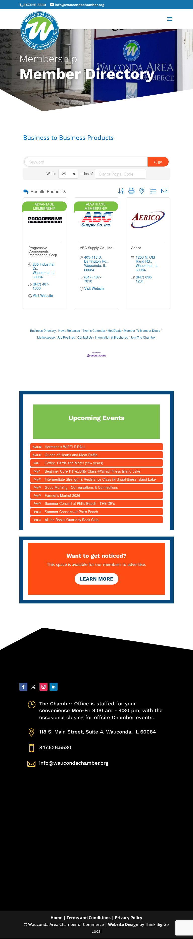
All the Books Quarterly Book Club (72, 519)
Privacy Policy (128, 917)
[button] (25, 191)
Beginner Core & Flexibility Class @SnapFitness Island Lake (92, 471)
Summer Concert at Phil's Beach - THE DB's (80, 503)
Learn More (96, 579)
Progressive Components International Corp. (43, 251)
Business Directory (43, 330)
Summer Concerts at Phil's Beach (71, 511)
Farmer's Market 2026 (62, 495)
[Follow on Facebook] (23, 687)
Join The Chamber (143, 337)
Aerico (136, 248)
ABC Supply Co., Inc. (96, 248)
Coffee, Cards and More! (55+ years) (74, 462)
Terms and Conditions (89, 917)
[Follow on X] (33, 687)
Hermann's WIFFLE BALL (65, 446)
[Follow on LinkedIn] (54, 687)
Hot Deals (114, 330)
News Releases (69, 330)
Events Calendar (93, 330)
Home (56, 917)
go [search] (160, 161)
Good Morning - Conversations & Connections (81, 487)
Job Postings (66, 337)
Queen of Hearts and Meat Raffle (71, 454)
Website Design (123, 924)
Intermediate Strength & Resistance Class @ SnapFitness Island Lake (100, 479)
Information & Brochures (111, 337)
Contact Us (84, 337)
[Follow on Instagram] (43, 687)
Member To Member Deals (142, 330)
